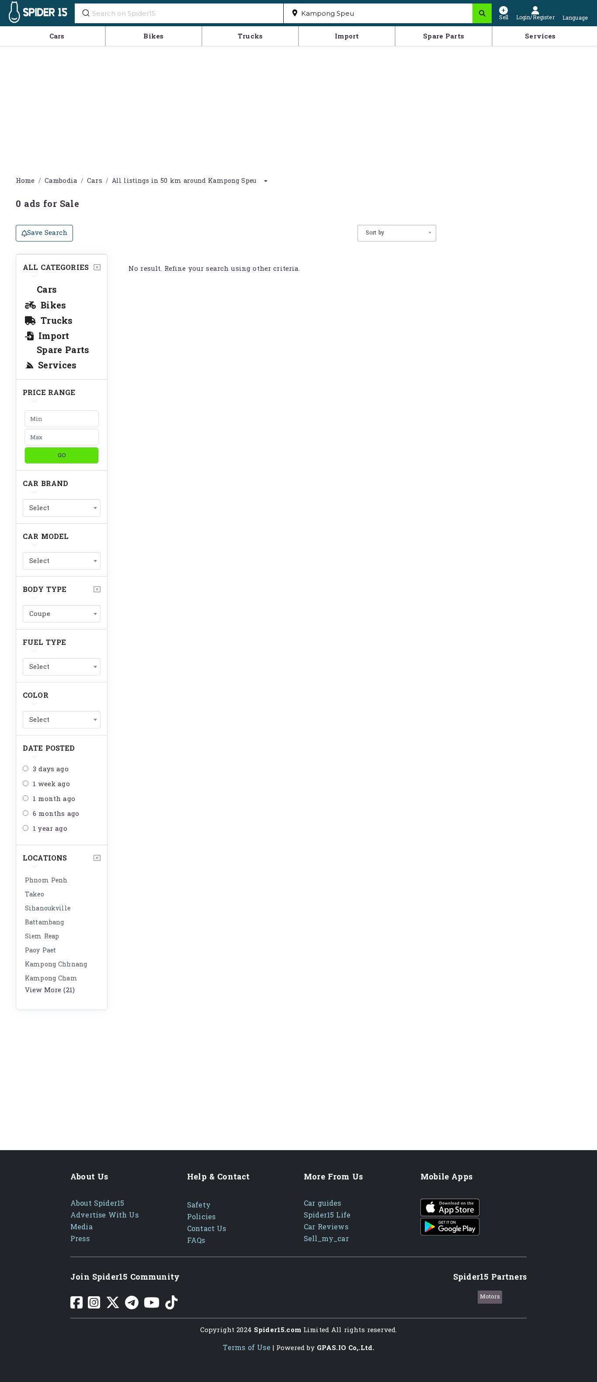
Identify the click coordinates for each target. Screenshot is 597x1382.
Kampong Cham (51, 978)
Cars (94, 181)
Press (80, 1238)
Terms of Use (247, 1347)
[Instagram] (94, 1305)
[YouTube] (152, 1305)
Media (81, 1227)
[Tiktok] (171, 1305)
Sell (503, 17)
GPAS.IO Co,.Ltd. (345, 1348)
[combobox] (378, 13)
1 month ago (54, 799)
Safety (199, 1205)
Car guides (322, 1203)
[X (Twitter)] (113, 1305)
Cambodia (61, 181)
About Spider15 (97, 1203)
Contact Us (206, 1228)
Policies (201, 1217)
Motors (490, 1296)
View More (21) (50, 990)
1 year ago (50, 829)
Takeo (34, 894)
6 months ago (56, 814)
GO (62, 455)
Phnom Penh (46, 880)
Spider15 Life (327, 1215)
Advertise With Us (104, 1215)
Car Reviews (326, 1227)
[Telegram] (132, 1305)
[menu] (298, 36)
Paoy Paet (40, 950)
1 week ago (51, 784)
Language (575, 17)
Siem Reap (42, 936)
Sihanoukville (47, 908)
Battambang (44, 922)
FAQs (196, 1240)
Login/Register (535, 17)
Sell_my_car (326, 1238)
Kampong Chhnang (56, 964)
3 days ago (51, 769)
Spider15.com (277, 1330)
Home (25, 181)
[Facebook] (76, 1305)
